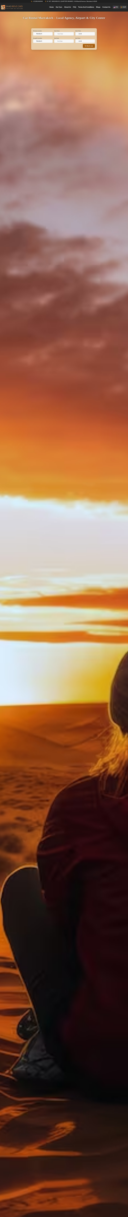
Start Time (78, 31)
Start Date (57, 31)
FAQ (74, 7)
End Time (77, 38)
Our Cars (59, 7)
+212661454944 (38, 1)
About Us (67, 7)
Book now (90, 46)
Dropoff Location (37, 38)
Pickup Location (37, 31)
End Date (56, 38)
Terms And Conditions (86, 7)
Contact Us (106, 7)
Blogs (98, 7)
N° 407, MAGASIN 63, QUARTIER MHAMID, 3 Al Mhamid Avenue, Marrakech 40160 (72, 1)
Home (51, 7)
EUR (124, 7)
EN (117, 7)
